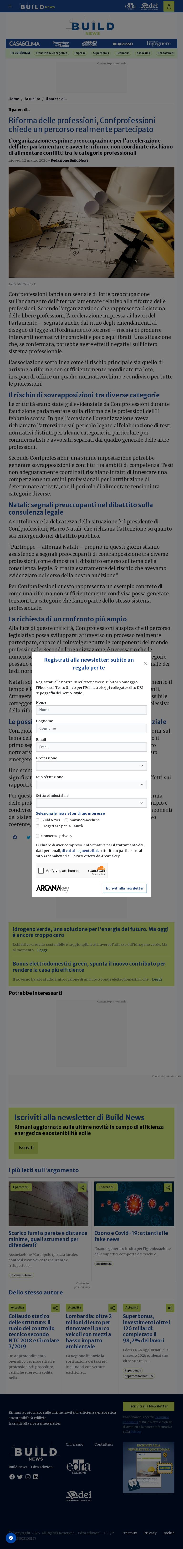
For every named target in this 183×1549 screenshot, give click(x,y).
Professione (46, 758)
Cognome (44, 721)
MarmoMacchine (85, 820)
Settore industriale (52, 795)
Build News (50, 820)
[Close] (145, 663)
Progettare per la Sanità (62, 826)
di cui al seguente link (81, 851)
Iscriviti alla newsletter (125, 888)
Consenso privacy (56, 836)
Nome (41, 702)
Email (41, 739)
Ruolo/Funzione (49, 777)
